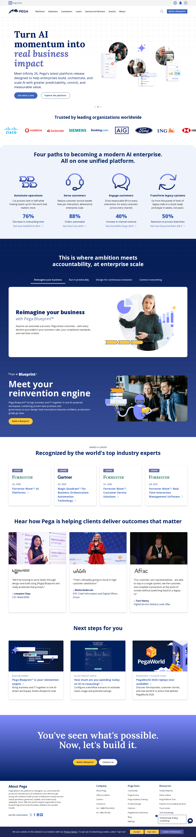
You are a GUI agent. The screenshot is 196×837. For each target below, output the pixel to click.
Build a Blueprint (177, 11)
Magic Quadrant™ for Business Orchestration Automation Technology (73, 494)
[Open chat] (190, 821)
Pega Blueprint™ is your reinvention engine (35, 682)
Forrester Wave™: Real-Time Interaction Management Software (164, 492)
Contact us (108, 762)
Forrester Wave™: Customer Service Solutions (114, 492)
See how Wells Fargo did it (120, 226)
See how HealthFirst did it (26, 226)
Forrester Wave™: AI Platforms (25, 490)
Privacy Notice (70, 831)
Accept (137, 831)
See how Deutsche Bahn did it (166, 226)
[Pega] (18, 11)
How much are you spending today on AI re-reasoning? (97, 682)
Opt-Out (151, 831)
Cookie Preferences (171, 831)
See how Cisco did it (73, 226)
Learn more (24, 83)
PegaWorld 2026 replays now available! (155, 682)
